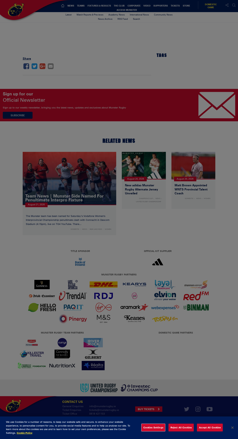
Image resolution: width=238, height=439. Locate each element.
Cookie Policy (24, 432)
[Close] (232, 427)
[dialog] (119, 427)
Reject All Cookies (181, 427)
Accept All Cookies (210, 427)
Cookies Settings (153, 427)
